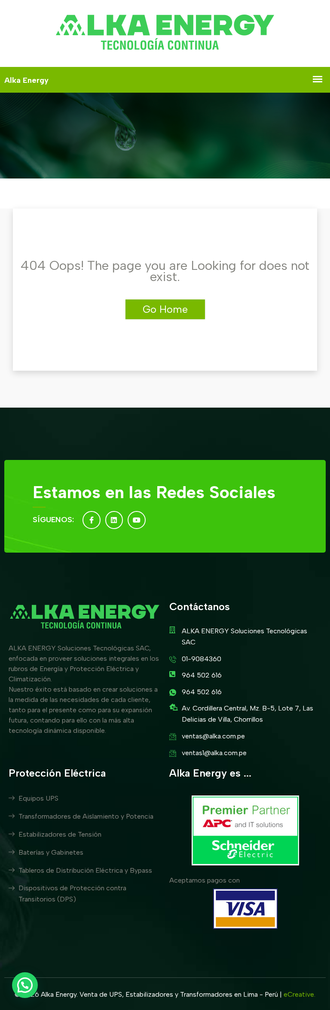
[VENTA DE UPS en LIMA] (165, 33)
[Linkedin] (114, 520)
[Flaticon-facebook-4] (91, 520)
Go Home (165, 309)
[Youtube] (137, 520)
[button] (25, 985)
